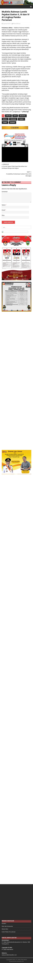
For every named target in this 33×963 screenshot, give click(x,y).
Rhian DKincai (16, 23)
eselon (8, 115)
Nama (4, 205)
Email (3, 210)
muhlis (5, 119)
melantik (22, 115)
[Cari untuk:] (16, 227)
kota (15, 115)
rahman (12, 122)
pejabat (21, 119)
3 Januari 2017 (7, 23)
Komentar (4, 191)
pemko (5, 122)
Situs (3, 215)
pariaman (13, 119)
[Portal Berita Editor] (16, 4)
